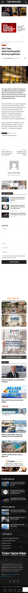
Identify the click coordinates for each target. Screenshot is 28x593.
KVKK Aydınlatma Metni (9, 540)
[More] (22, 62)
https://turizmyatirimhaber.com (14, 175)
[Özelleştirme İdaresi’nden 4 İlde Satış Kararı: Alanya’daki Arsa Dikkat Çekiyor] (5, 207)
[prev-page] (3, 220)
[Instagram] (13, 581)
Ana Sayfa (4, 41)
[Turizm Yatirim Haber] (3, 58)
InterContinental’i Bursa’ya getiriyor (9, 135)
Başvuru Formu (7, 543)
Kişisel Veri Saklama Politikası (11, 538)
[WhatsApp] (18, 62)
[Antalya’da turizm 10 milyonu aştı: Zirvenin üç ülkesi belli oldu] (5, 512)
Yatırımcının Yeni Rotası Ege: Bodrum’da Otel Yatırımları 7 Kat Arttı (17, 199)
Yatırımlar (9, 41)
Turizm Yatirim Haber (8, 58)
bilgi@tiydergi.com (6, 576)
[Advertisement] (14, 280)
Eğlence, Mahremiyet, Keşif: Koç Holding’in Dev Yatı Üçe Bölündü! (12, 435)
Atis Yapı (10, 133)
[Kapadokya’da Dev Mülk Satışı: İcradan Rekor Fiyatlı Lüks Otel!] (5, 215)
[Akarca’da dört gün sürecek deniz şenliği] (14, 392)
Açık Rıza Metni (7, 548)
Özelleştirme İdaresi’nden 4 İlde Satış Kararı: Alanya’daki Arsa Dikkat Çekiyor (17, 207)
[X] (8, 62)
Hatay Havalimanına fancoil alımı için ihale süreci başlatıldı (7, 153)
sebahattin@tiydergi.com (12, 574)
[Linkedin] (15, 62)
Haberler (3, 201)
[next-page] (5, 220)
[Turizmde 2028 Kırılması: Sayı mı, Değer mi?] (14, 446)
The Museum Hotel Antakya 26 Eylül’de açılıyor (21, 153)
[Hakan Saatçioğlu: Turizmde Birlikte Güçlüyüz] (14, 372)
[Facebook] (11, 62)
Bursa (14, 133)
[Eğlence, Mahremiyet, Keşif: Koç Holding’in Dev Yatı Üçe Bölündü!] (14, 426)
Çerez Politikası (7, 545)
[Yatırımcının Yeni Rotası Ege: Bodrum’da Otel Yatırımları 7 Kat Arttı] (5, 199)
